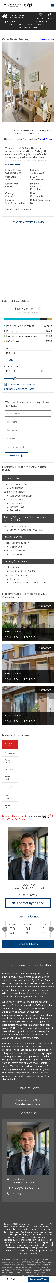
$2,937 (48, 326)
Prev (4, 929)
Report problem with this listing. (28, 222)
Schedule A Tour (27, 944)
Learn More (47, 39)
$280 (49, 341)
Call (12, 1279)
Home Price (9, 348)
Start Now (45, 139)
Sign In (40, 402)
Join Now (14, 455)
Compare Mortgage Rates (19, 389)
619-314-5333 (30, 895)
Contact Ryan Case (30, 903)
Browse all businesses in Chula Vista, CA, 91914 (14, 818)
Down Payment (11, 366)
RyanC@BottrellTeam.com (26, 1188)
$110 (49, 336)
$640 (49, 331)
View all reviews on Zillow (28, 1103)
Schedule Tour (38, 1279)
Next (51, 929)
